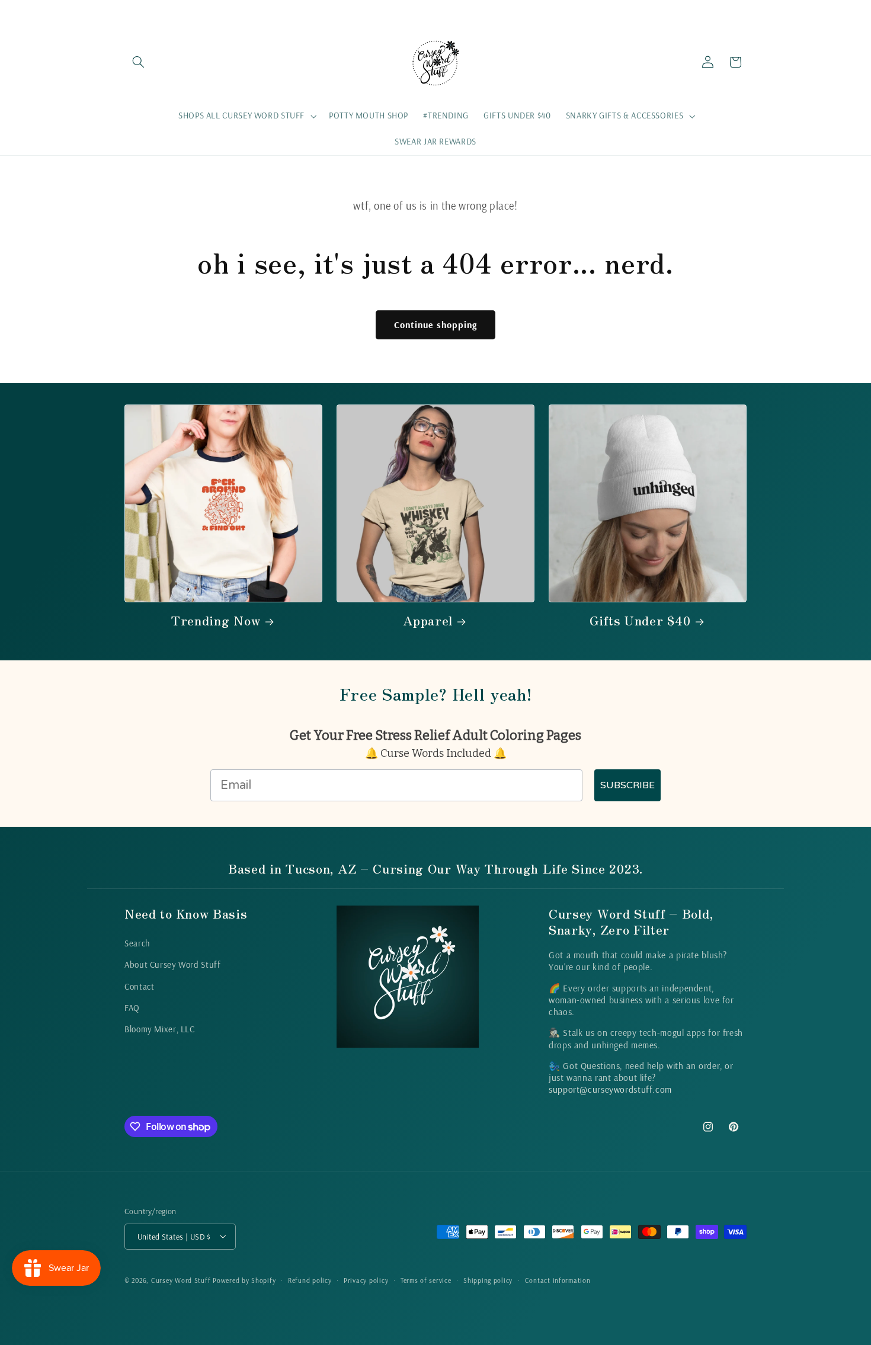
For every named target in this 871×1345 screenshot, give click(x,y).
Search (137, 942)
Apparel (428, 620)
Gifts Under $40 (640, 620)
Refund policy (310, 1279)
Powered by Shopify (244, 1279)
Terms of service (426, 1279)
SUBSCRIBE (627, 785)
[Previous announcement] (128, 13)
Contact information (558, 1279)
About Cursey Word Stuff (172, 964)
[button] (138, 62)
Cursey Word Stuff (182, 1279)
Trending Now (215, 620)
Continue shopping (435, 324)
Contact (139, 985)
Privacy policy (366, 1279)
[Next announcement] (743, 13)
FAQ (132, 1007)
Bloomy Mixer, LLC (159, 1029)
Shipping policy (488, 1279)
